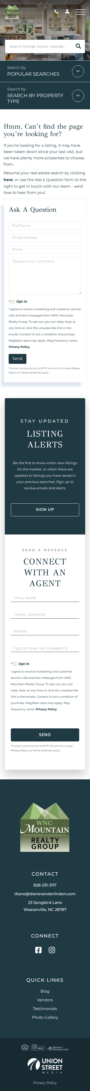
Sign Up (45, 509)
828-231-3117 (57, 12)
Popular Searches (33, 74)
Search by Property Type (35, 98)
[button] (78, 46)
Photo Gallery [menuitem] (45, 1017)
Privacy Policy (19, 347)
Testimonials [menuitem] (45, 1009)
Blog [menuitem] (45, 991)
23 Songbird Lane (45, 906)
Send (17, 358)
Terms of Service (31, 372)
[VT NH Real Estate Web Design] (45, 1065)
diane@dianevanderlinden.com (45, 894)
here (8, 180)
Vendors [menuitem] (45, 1000)
